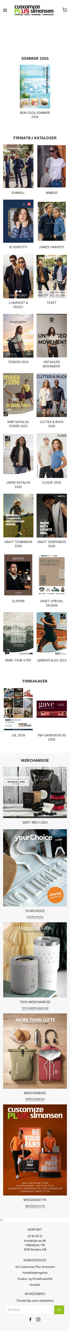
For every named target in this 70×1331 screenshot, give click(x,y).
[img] (30, 1320)
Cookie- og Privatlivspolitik (35, 1279)
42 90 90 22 (35, 1236)
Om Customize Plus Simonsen (35, 1267)
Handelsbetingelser (35, 1273)
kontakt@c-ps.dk (35, 1240)
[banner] (34, 10)
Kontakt (35, 1285)
